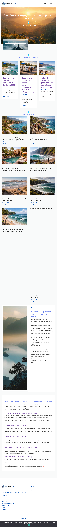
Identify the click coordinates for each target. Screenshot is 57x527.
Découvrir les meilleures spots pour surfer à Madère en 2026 (41, 169)
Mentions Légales (5, 505)
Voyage (52, 3)
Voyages (16, 44)
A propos (4, 509)
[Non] (55, 524)
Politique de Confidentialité (8, 503)
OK (28, 525)
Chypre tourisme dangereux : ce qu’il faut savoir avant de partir (42, 139)
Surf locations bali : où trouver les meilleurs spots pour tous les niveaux (14, 230)
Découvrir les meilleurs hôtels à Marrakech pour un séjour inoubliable (14, 169)
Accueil (46, 3)
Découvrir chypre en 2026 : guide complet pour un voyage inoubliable (14, 139)
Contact (4, 507)
